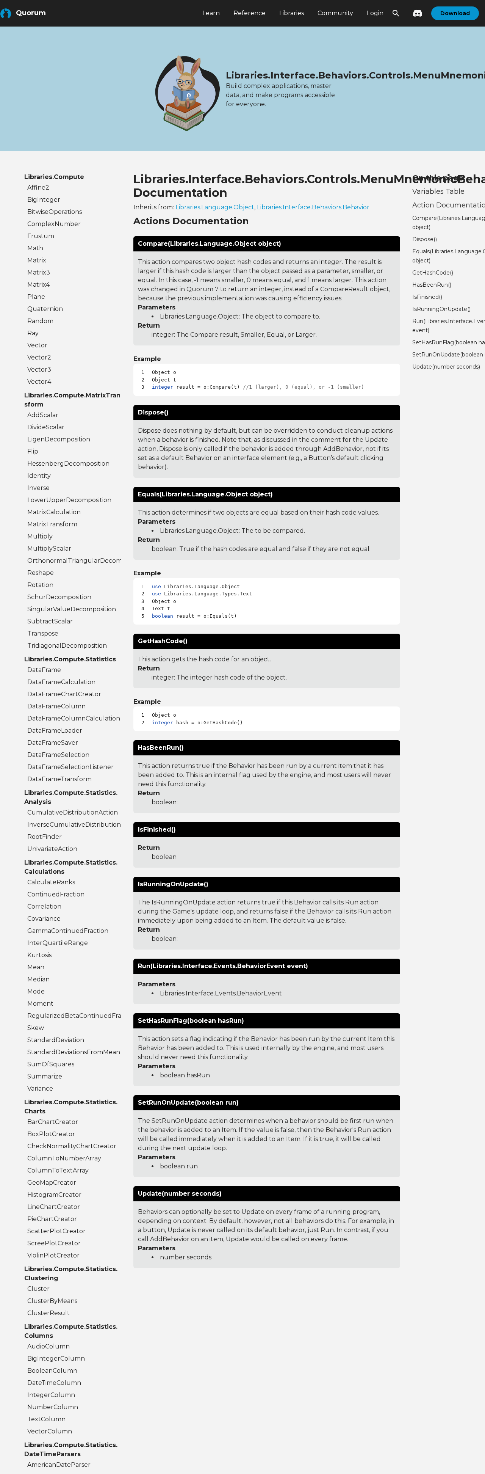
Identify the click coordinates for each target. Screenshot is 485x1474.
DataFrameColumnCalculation (73, 718)
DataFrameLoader (54, 730)
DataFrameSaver (52, 742)
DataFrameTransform (59, 779)
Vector (37, 345)
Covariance (44, 918)
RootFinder (44, 836)
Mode (36, 991)
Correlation (44, 906)
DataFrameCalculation (61, 682)
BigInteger (43, 199)
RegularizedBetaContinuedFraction (74, 1015)
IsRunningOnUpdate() (441, 309)
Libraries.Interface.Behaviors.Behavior (313, 207)
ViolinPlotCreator (53, 1255)
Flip (32, 451)
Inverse (38, 487)
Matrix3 (38, 272)
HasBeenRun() (431, 284)
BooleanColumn (52, 1370)
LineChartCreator (53, 1206)
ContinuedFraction (55, 894)
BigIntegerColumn (56, 1358)
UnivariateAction (52, 848)
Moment (40, 1003)
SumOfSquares (50, 1064)
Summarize (44, 1076)
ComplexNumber (54, 224)
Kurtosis (39, 955)
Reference (249, 13)
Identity (39, 475)
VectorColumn (49, 1431)
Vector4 (39, 381)
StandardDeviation (55, 1040)
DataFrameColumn (56, 706)
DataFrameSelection (58, 754)
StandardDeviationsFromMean (73, 1052)
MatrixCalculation (54, 512)
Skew (35, 1027)
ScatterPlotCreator (56, 1231)
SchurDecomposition (59, 597)
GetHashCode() (432, 272)
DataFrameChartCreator (64, 694)
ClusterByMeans (52, 1300)
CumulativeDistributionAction (72, 812)
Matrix (36, 260)
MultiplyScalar (49, 548)
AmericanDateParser (59, 1464)
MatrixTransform (52, 524)
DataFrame (44, 669)
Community (335, 13)
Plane (36, 296)
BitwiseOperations (54, 211)
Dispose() (424, 239)
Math (35, 248)
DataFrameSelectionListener (70, 767)
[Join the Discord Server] (415, 13)
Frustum (40, 236)
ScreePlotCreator (54, 1243)
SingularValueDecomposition (71, 609)
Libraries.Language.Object (214, 207)
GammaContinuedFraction (67, 930)
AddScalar (42, 415)
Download (455, 13)
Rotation (40, 585)
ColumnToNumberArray (64, 1158)
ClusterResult (48, 1313)
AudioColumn (48, 1346)
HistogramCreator (54, 1194)
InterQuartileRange (57, 943)
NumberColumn (52, 1407)
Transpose (42, 633)
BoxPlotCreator (51, 1134)
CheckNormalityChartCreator (71, 1146)
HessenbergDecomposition (68, 463)
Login (375, 13)
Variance (40, 1088)
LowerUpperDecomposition (69, 500)
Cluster (38, 1288)
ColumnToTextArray (58, 1170)
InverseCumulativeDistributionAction (74, 824)
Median (38, 979)
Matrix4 (38, 284)
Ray (33, 333)
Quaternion (45, 308)
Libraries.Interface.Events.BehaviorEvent (221, 993)
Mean (35, 967)
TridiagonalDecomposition (67, 645)
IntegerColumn (51, 1395)
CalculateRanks (51, 882)
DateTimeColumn (54, 1382)
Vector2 (39, 357)
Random (40, 321)
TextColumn (46, 1419)
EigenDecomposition (58, 439)
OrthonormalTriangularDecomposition (74, 560)
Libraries (291, 13)
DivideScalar (45, 427)
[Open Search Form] (396, 13)
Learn (211, 13)
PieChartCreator (52, 1219)
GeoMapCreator (51, 1182)
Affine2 (38, 187)
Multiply (40, 536)
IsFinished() (427, 297)
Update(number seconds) (446, 366)
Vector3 (39, 369)
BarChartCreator (52, 1122)
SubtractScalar (50, 621)
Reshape (40, 572)
